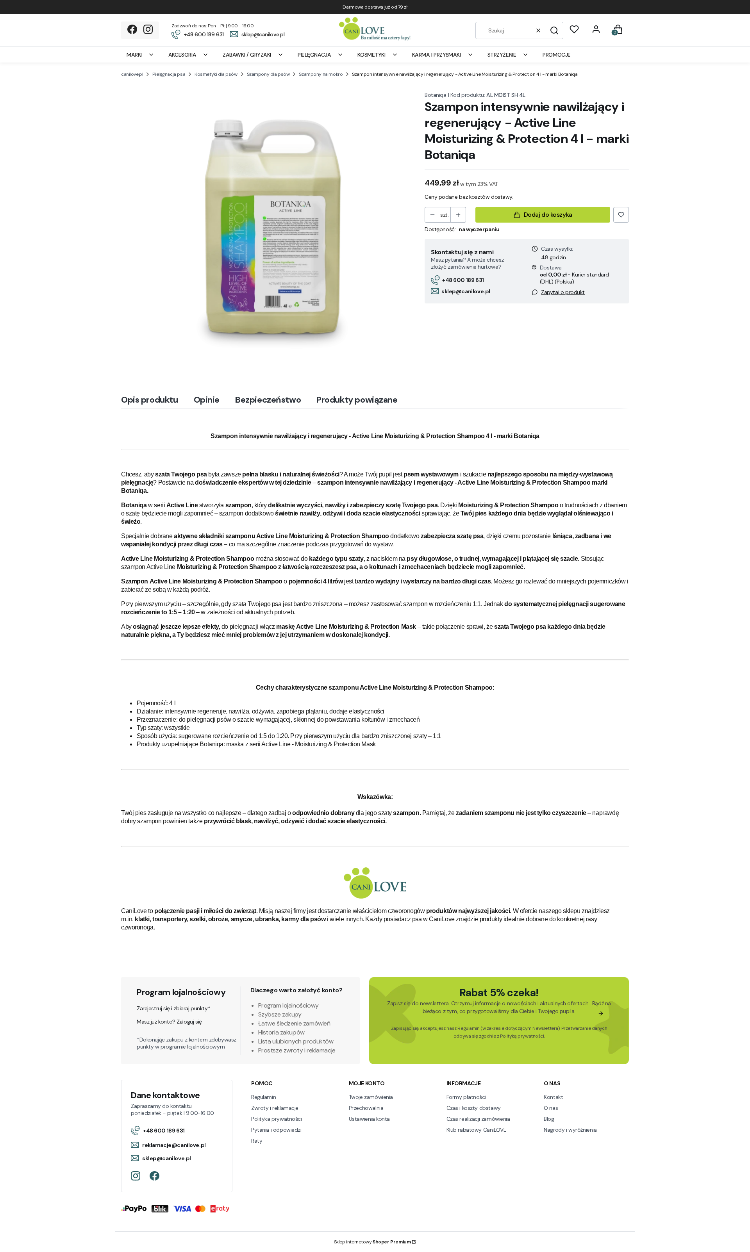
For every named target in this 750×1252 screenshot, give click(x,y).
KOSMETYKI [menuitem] (371, 54)
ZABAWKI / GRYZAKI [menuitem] (247, 54)
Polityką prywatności (522, 1036)
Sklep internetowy (372, 1242)
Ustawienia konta (369, 1118)
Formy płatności (466, 1096)
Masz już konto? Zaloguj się (169, 1021)
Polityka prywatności (276, 1118)
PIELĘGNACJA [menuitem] (314, 54)
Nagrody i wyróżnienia (570, 1129)
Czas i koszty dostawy (473, 1107)
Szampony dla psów (268, 74)
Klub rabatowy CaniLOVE (476, 1129)
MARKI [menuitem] (134, 54)
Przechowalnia (366, 1107)
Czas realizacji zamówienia (478, 1118)
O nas (551, 1107)
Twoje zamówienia (371, 1096)
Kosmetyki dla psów (216, 74)
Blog (549, 1118)
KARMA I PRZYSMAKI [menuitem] (436, 54)
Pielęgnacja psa (168, 74)
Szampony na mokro (321, 74)
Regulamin (468, 1028)
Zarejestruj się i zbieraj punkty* (173, 1008)
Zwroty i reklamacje (274, 1107)
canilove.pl (132, 74)
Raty (256, 1140)
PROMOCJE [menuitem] (557, 54)
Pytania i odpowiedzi (276, 1129)
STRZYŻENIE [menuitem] (502, 54)
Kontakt (553, 1096)
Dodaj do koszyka (548, 214)
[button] (554, 30)
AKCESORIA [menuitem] (182, 54)
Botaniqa (435, 94)
